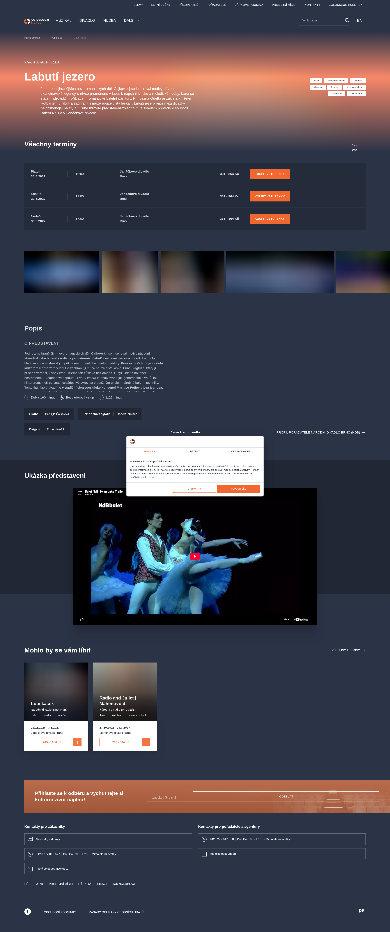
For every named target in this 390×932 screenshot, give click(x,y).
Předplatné (188, 4)
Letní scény (161, 4)
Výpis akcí (56, 38)
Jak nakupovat (125, 884)
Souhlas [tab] (149, 451)
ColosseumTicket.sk (345, 4)
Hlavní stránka (32, 38)
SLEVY (138, 4)
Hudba (109, 20)
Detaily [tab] (195, 451)
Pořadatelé (216, 4)
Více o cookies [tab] (240, 451)
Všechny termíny (346, 650)
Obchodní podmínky (60, 912)
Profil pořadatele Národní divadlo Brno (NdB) (318, 432)
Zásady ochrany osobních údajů (116, 912)
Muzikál (63, 20)
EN (359, 20)
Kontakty (312, 4)
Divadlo (87, 20)
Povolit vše (238, 489)
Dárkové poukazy (249, 4)
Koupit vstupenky (270, 174)
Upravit (193, 489)
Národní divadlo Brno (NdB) (42, 62)
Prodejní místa (284, 4)
